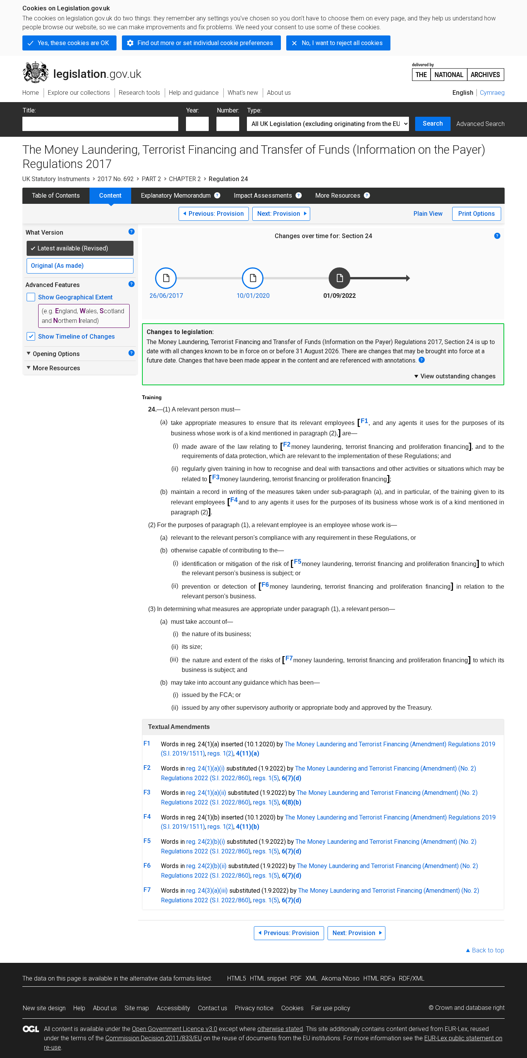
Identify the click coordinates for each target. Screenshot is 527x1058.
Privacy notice (254, 1008)
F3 (216, 477)
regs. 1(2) (220, 753)
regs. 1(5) (266, 778)
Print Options (476, 213)
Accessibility (173, 1008)
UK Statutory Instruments (56, 179)
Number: (228, 110)
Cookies (292, 1008)
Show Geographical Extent (75, 297)
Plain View (428, 213)
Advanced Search (480, 124)
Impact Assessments (263, 195)
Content (110, 195)
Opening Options (52, 354)
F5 (297, 561)
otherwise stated (280, 1029)
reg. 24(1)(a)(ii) (206, 792)
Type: (254, 110)
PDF (296, 978)
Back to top (488, 950)
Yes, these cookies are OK (73, 43)
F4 (234, 500)
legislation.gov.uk (86, 64)
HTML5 (236, 978)
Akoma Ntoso (340, 978)
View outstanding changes (454, 376)
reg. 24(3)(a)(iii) (207, 890)
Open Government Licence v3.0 (174, 1029)
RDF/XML (411, 978)
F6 (265, 584)
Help (79, 1008)
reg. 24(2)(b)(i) (205, 841)
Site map (137, 1008)
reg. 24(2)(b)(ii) (206, 866)
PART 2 (151, 179)
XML (312, 978)
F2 (287, 444)
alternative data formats (162, 978)
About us (105, 1008)
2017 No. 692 (116, 179)
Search (433, 123)
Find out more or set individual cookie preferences (205, 43)
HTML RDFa (379, 978)
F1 (364, 421)
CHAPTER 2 (185, 179)
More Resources (337, 195)
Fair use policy (330, 1008)
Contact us (212, 1008)
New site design (44, 1008)
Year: (192, 110)
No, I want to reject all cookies (342, 43)
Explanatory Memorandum (176, 195)
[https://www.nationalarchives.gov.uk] (458, 69)
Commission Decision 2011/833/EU (153, 1038)
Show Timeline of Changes (76, 336)
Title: (29, 110)
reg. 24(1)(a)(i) (205, 768)
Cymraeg (492, 92)
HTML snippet (268, 978)
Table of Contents (56, 195)
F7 (289, 658)
